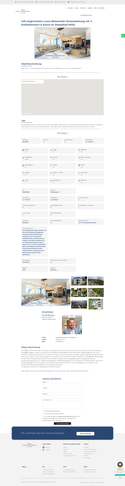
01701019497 (60, 341)
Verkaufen (83, 8)
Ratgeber (90, 8)
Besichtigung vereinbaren (52, 411)
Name (45, 382)
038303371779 (60, 339)
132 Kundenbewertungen (120, 474)
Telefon (45, 394)
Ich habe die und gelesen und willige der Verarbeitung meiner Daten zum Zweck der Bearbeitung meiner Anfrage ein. (61, 418)
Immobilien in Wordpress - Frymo (26, 114)
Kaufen (76, 8)
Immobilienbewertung (86, 15)
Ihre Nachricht (47, 400)
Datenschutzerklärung (65, 416)
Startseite (70, 8)
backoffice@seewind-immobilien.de (66, 337)
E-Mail (45, 388)
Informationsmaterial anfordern (54, 413)
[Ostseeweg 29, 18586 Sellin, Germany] (62, 97)
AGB (54, 416)
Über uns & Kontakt (99, 8)
